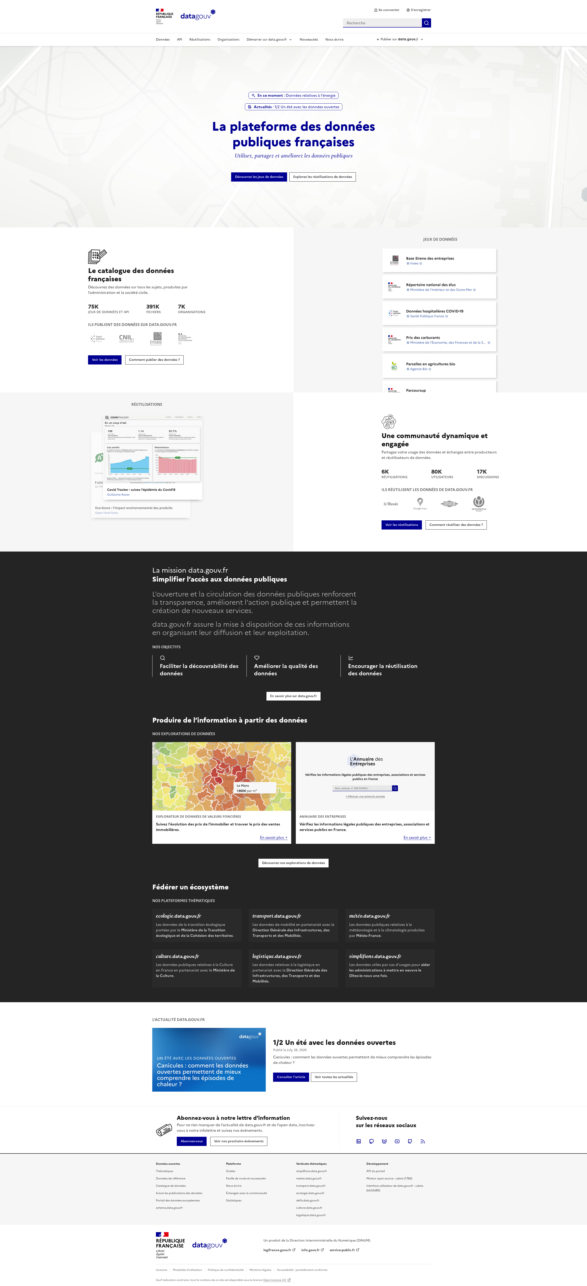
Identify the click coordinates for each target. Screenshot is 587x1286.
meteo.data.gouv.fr (309, 1178)
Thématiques (164, 1171)
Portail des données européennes (178, 1200)
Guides (230, 1171)
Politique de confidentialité (226, 1270)
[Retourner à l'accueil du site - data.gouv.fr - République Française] (209, 1245)
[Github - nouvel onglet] (410, 1141)
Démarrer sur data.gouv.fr (267, 39)
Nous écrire (334, 39)
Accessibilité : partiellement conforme (302, 1270)
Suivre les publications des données (179, 1193)
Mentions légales (260, 1270)
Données (163, 39)
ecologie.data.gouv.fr (310, 1193)
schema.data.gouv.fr (169, 1208)
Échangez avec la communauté (246, 1193)
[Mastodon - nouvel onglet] (371, 1141)
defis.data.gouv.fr (307, 1200)
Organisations (228, 39)
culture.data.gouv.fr (309, 1208)
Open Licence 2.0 (274, 1280)
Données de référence (171, 1178)
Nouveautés (309, 39)
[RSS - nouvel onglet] (422, 1141)
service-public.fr (342, 1250)
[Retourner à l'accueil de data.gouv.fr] (198, 16)
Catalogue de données (171, 1186)
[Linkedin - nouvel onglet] (358, 1141)
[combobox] (387, 23)
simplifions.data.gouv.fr (311, 1171)
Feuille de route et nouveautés (246, 1178)
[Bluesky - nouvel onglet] (384, 1141)
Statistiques (233, 1200)
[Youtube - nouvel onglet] (397, 1141)
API (179, 39)
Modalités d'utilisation (187, 1270)
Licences (161, 1270)
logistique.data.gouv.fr (311, 1215)
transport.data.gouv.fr (311, 1186)
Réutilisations (199, 39)
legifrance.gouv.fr (277, 1250)
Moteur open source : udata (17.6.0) (389, 1178)
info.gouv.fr (310, 1250)
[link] (386, 10)
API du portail (375, 1171)
